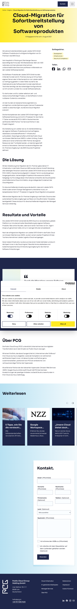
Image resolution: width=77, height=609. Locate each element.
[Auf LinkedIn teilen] (58, 68)
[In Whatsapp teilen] (64, 68)
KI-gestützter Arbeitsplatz (49, 585)
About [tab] (64, 289)
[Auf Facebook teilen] (53, 68)
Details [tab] (38, 289)
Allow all (63, 324)
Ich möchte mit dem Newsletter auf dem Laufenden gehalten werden (53, 547)
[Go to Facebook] (67, 601)
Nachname (59, 487)
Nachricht (41, 518)
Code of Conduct (68, 589)
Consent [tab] (13, 289)
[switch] (29, 316)
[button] (67, 403)
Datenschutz (67, 581)
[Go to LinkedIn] (63, 601)
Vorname (41, 487)
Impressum (66, 585)
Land (39, 509)
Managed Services (47, 589)
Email (40, 478)
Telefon (58, 498)
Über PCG (44, 592)
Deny (14, 324)
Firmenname (42, 498)
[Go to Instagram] (70, 601)
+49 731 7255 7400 (19, 602)
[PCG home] (5, 4)
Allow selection (38, 324)
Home (4, 10)
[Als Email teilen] (69, 68)
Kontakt (62, 4)
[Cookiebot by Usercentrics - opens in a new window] (66, 283)
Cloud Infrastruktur (47, 581)
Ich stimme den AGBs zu (49, 541)
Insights (9, 10)
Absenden (43, 557)
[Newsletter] (74, 601)
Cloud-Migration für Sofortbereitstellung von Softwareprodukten (34, 10)
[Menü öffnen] (72, 4)
